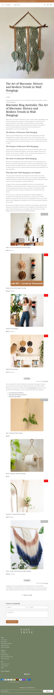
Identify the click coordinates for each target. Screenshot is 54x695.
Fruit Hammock (31, 388)
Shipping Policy (5, 654)
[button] (2, 4)
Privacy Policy (4, 665)
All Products (4, 639)
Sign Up (48, 691)
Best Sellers (4, 641)
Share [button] (8, 97)
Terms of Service (5, 664)
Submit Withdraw (5, 647)
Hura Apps (45, 381)
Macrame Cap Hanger (15, 396)
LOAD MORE (27, 378)
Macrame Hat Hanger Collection (18, 394)
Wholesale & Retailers (6, 643)
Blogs (2, 667)
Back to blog (28, 595)
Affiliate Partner (5, 645)
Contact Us (4, 652)
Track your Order (5, 658)
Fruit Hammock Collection (16, 392)
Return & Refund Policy (7, 656)
